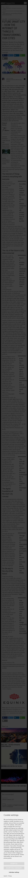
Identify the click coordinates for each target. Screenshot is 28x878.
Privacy (10, 875)
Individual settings (14, 872)
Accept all (14, 863)
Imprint (5, 875)
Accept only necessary (14, 868)
